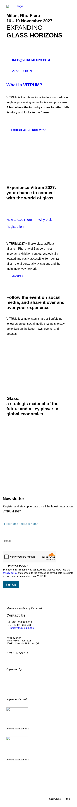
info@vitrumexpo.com (22, 627)
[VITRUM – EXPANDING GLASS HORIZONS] (18, 8)
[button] (69, 8)
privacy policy (10, 573)
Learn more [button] (17, 275)
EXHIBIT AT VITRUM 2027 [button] (28, 130)
